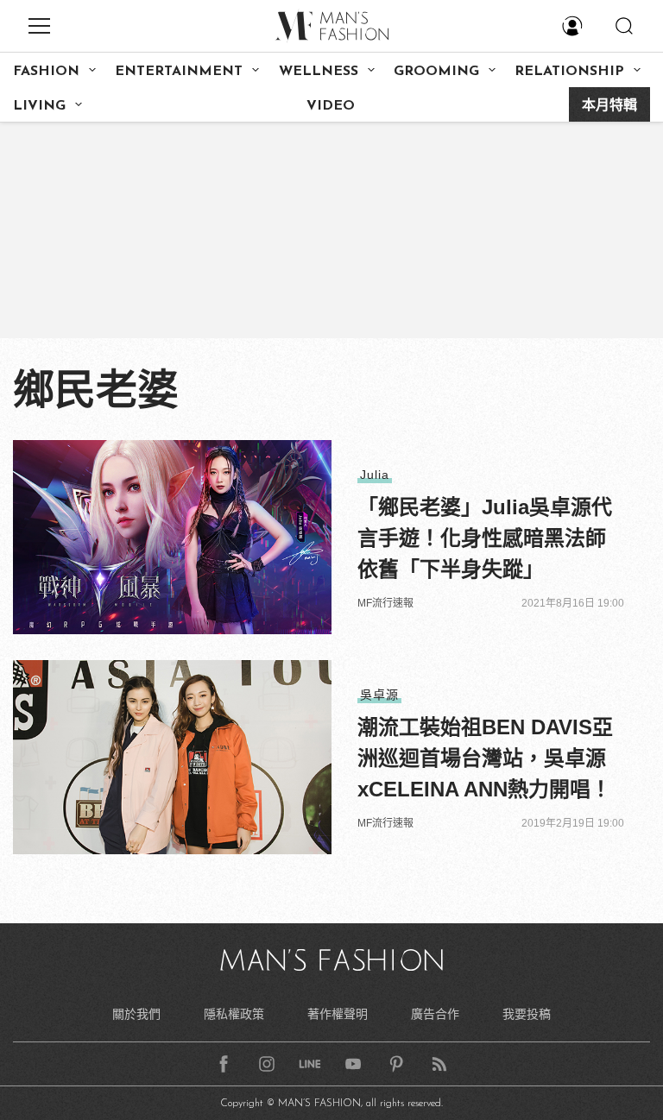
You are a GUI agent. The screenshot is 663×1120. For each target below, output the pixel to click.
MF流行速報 (385, 603)
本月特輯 (609, 106)
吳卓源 (379, 695)
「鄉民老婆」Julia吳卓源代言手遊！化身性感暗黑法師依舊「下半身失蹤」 (484, 538)
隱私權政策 (234, 1014)
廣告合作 (435, 1014)
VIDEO (330, 106)
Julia (374, 474)
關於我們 (136, 1014)
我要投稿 (526, 1014)
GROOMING (436, 72)
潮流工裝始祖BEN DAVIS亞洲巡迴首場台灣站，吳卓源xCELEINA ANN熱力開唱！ (485, 758)
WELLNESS (318, 72)
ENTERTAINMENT (179, 72)
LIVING (39, 106)
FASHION (46, 72)
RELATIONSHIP (569, 72)
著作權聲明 (337, 1014)
